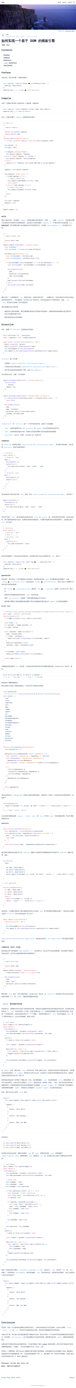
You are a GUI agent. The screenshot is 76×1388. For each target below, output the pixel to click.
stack (70, 2)
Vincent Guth (70, 31)
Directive (7, 60)
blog (59, 2)
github (72, 1377)
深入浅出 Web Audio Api (19, 1363)
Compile (7, 57)
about (64, 2)
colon (44, 1344)
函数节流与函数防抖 (13, 1366)
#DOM (3, 45)
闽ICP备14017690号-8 (38, 1385)
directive (10, 63)
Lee (2, 2)
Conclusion (8, 65)
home (3, 1377)
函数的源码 (5, 225)
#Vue (7, 45)
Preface (7, 55)
